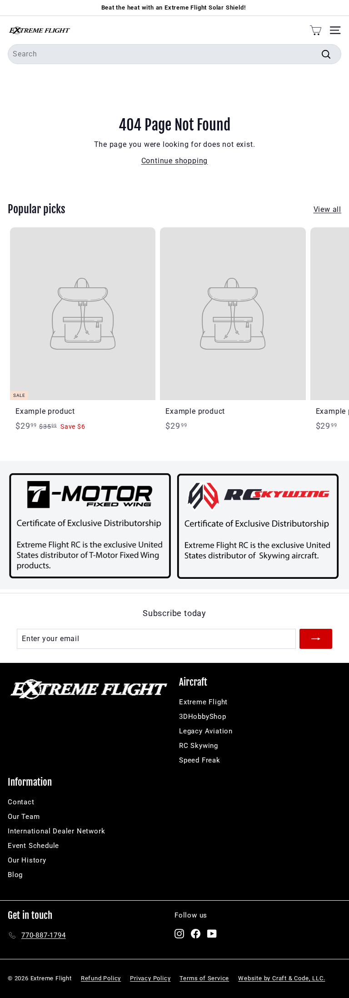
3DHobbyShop (202, 716)
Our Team (24, 816)
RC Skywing (198, 746)
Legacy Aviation (206, 731)
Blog (15, 875)
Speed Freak (199, 760)
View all (327, 209)
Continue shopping (174, 160)
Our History (27, 860)
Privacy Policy (150, 978)
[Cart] (315, 30)
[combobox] (174, 54)
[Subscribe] (315, 639)
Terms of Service (204, 978)
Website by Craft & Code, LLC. (281, 978)
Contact (21, 802)
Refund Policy (101, 978)
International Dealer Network (56, 831)
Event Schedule (33, 846)
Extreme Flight (203, 702)
